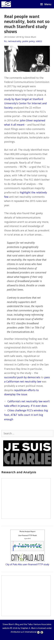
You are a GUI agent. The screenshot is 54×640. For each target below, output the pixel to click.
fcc (5, 41)
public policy (28, 41)
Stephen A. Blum (28, 628)
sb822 (39, 41)
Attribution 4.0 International (23, 632)
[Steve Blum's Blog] (6, 4)
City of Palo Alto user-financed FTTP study (27, 564)
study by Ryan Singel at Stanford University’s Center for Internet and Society (25, 103)
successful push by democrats (22, 377)
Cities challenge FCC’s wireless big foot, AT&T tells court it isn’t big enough (26, 415)
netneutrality (14, 41)
